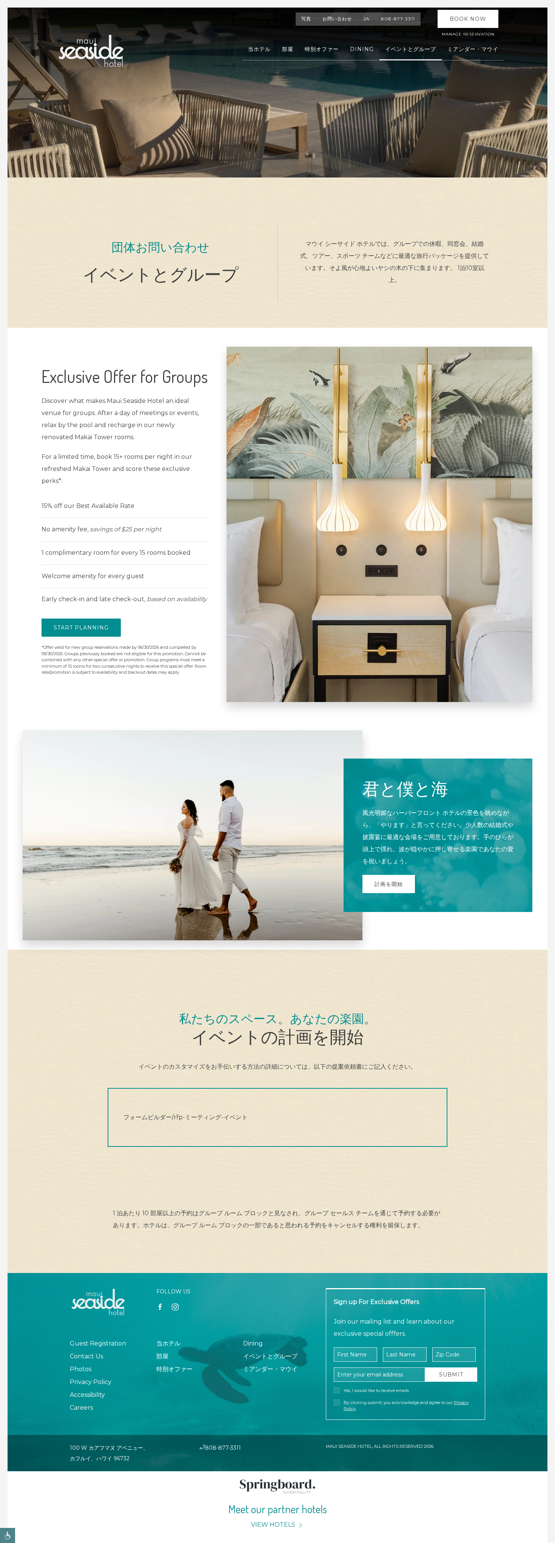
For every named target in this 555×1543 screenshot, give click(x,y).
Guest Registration (98, 1343)
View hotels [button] (274, 1524)
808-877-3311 (398, 19)
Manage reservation (468, 34)
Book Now (468, 18)
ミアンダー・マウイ (270, 1369)
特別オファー (322, 49)
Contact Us (86, 1356)
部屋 (162, 1356)
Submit (451, 1374)
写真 (306, 19)
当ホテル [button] (259, 49)
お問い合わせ (337, 19)
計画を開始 (389, 884)
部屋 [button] (287, 49)
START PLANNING (81, 627)
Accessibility (87, 1394)
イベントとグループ (270, 1356)
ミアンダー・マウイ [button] (472, 49)
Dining (362, 49)
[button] (7, 1535)
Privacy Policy (90, 1382)
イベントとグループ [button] (410, 49)
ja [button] (366, 19)
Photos (80, 1369)
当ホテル (168, 1343)
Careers (81, 1407)
